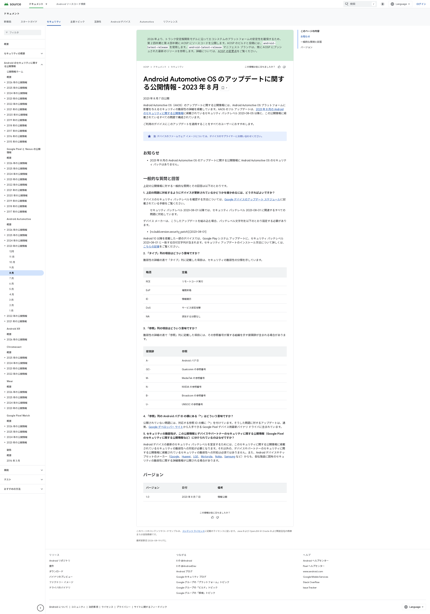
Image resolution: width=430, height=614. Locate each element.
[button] (20, 53)
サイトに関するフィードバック (150, 607)
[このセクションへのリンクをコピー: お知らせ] (162, 153)
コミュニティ (78, 607)
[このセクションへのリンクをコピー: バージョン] (166, 475)
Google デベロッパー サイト (166, 427)
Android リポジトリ (59, 560)
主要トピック (77, 21)
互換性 (97, 21)
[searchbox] (22, 32)
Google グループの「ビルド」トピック (197, 587)
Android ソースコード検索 (70, 4)
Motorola (206, 456)
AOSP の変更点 (227, 51)
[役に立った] (279, 66)
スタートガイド (29, 21)
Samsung (229, 456)
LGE (195, 456)
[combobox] (360, 4)
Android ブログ (184, 571)
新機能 (7, 21)
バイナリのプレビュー (61, 576)
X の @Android (184, 560)
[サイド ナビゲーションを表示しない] (40, 608)
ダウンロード (56, 571)
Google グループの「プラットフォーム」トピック (202, 582)
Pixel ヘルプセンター (314, 566)
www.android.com (313, 571)
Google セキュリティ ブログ (191, 576)
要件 (51, 566)
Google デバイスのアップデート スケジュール (252, 199)
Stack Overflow (311, 582)
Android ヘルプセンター (316, 560)
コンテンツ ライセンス (193, 531)
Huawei (186, 456)
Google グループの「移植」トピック (195, 592)
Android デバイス (120, 21)
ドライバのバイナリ (59, 587)
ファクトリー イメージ (61, 582)
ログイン (421, 4)
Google (174, 456)
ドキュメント (36, 4)
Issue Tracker (310, 587)
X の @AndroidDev (186, 566)
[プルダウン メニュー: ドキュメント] (47, 4)
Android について (58, 607)
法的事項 (93, 607)
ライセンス (107, 607)
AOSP (146, 66)
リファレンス (170, 21)
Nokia (218, 456)
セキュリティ (54, 21)
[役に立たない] (284, 66)
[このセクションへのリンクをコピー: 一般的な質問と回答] (183, 179)
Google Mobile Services (315, 576)
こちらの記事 (151, 246)
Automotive (147, 21)
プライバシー (124, 607)
